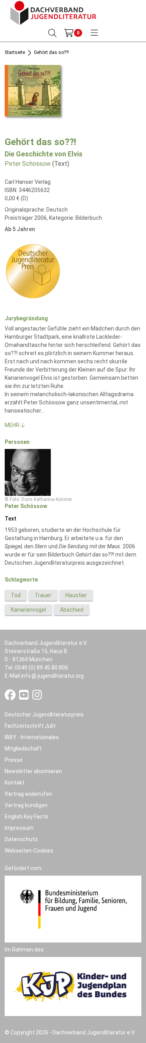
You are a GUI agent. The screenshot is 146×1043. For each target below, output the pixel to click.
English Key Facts (26, 816)
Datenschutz (21, 839)
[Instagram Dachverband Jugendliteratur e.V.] (37, 697)
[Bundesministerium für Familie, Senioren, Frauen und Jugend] (73, 908)
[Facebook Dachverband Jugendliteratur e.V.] (11, 697)
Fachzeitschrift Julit (30, 726)
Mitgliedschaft (23, 748)
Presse (14, 760)
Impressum (19, 828)
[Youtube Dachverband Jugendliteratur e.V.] (24, 697)
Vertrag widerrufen (28, 794)
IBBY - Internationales (32, 737)
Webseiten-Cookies (29, 850)
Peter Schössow (28, 163)
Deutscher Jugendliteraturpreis (44, 714)
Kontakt (15, 782)
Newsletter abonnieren (33, 771)
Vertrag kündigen (26, 805)
